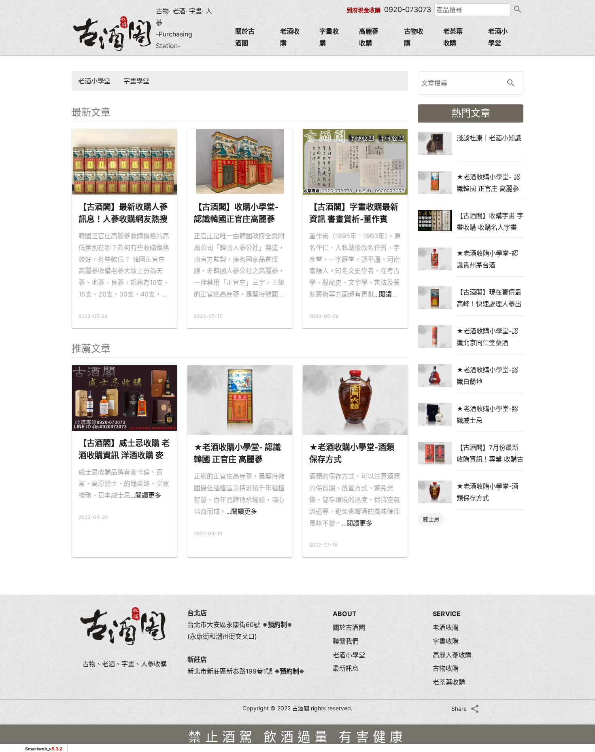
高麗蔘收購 (368, 37)
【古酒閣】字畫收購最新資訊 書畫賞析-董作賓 (353, 213)
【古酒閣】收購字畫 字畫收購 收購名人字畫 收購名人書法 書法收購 (490, 221)
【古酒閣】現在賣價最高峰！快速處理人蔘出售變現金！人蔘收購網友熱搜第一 (489, 297)
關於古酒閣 (245, 37)
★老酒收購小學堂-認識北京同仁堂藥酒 (487, 336)
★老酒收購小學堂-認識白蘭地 (487, 375)
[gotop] (575, 684)
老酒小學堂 (498, 37)
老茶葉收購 (453, 37)
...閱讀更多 (145, 495)
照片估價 (575, 561)
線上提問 (575, 630)
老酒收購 (290, 37)
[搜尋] (516, 9)
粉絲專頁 (575, 663)
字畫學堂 (136, 81)
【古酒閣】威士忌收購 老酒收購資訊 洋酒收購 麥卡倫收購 (124, 450)
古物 (162, 11)
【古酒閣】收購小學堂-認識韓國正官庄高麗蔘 (236, 213)
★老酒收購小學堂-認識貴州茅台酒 (487, 259)
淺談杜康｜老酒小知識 (489, 138)
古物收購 (413, 37)
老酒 (178, 11)
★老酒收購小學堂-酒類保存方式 (351, 453)
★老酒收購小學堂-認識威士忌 (487, 414)
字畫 (195, 11)
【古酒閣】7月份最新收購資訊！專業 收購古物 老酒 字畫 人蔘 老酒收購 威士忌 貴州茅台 (490, 453)
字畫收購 (329, 37)
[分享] (475, 708)
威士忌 (431, 519)
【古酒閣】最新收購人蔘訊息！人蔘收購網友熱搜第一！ (123, 213)
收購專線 (575, 595)
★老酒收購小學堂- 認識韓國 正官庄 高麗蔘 (237, 453)
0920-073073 (407, 9)
